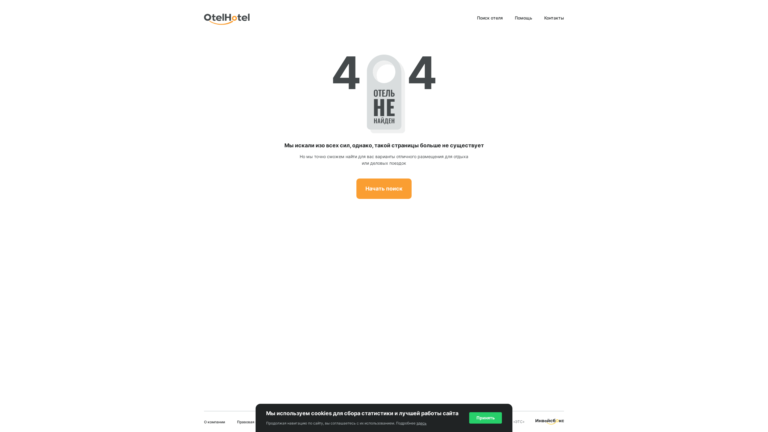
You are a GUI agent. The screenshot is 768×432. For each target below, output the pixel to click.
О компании (214, 422)
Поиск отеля (490, 17)
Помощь (523, 17)
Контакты (554, 17)
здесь (421, 423)
